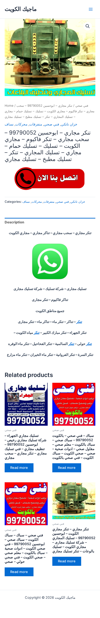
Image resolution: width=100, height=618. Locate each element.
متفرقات (35, 124)
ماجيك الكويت (21, 9)
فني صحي (81, 105)
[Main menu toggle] (90, 9)
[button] (87, 26)
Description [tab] (14, 222)
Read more (19, 468)
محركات (21, 124)
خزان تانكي (69, 124)
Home (9, 105)
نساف (9, 124)
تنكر (79, 322)
